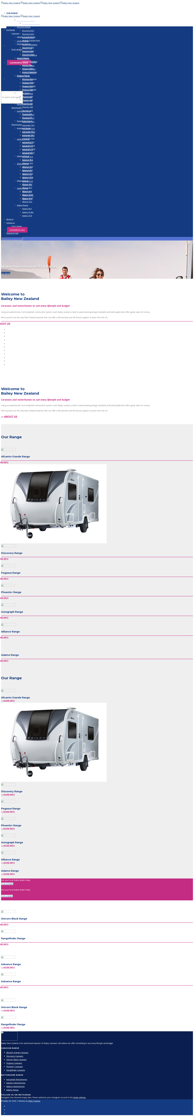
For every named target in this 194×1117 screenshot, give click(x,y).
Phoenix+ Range (23, 93)
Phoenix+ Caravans (14, 1066)
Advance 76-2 (27, 170)
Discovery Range (23, 27)
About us (9, 219)
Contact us (12, 46)
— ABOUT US (9, 416)
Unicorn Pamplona (29, 72)
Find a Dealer (7, 884)
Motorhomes (17, 108)
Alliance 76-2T (27, 195)
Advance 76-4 (27, 173)
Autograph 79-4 (28, 125)
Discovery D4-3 (28, 34)
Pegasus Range (23, 75)
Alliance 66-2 (27, 188)
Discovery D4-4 (28, 54)
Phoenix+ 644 (27, 110)
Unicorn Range (23, 58)
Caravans (15, 33)
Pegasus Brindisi (29, 86)
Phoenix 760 (27, 117)
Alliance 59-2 (27, 184)
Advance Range (23, 156)
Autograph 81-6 (28, 152)
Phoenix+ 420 (27, 96)
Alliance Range (23, 181)
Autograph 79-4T (28, 149)
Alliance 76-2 (27, 191)
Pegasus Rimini (28, 82)
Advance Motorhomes (15, 1083)
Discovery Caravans (14, 1056)
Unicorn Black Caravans (16, 1059)
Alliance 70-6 (27, 202)
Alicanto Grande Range (26, 20)
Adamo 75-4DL (28, 212)
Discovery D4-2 (28, 30)
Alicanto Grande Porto (31, 23)
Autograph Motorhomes (16, 1079)
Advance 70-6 (27, 177)
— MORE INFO (8, 701)
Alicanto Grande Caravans (17, 1052)
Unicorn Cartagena (29, 61)
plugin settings (79, 1097)
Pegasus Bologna (29, 89)
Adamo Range (22, 205)
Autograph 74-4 (28, 138)
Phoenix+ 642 (27, 103)
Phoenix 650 (27, 114)
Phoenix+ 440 (27, 100)
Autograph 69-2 (28, 131)
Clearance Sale (19, 62)
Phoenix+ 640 (27, 107)
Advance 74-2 (27, 163)
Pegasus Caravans (14, 1063)
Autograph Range (24, 128)
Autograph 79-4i (28, 146)
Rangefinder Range (24, 121)
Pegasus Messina (29, 79)
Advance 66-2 (27, 159)
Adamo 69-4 (27, 209)
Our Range (12, 13)
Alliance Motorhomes (15, 1086)
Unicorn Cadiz (27, 68)
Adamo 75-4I (27, 216)
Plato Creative (34, 1101)
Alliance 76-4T (27, 198)
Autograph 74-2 (28, 135)
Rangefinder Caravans (15, 1070)
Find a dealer (17, 49)
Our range (5, 273)
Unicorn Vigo (27, 65)
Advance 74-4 (27, 166)
